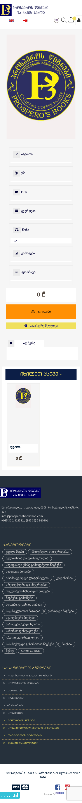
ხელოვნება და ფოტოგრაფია (27, 558)
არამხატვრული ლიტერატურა (27, 578)
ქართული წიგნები (61, 611)
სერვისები (14, 690)
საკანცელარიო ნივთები (23, 611)
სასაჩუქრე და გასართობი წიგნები (30, 644)
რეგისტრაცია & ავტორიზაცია (28, 675)
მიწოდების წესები (20, 720)
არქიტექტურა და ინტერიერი (26, 585)
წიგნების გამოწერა (19, 598)
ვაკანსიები (14, 698)
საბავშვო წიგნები (18, 571)
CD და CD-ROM (30, 651)
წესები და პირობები (21, 743)
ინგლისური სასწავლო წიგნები (28, 591)
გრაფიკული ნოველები (22, 637)
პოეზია (67, 644)
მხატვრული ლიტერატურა (50, 552)
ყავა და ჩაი (14, 705)
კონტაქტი (14, 713)
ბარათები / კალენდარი (23, 624)
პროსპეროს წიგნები (21, 683)
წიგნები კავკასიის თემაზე (24, 604)
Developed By (49, 794)
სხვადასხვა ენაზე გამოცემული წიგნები (33, 565)
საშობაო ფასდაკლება (22, 631)
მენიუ (10, 651)
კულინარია (64, 578)
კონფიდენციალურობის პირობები (32, 728)
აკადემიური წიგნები (20, 618)
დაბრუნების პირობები (23, 735)
